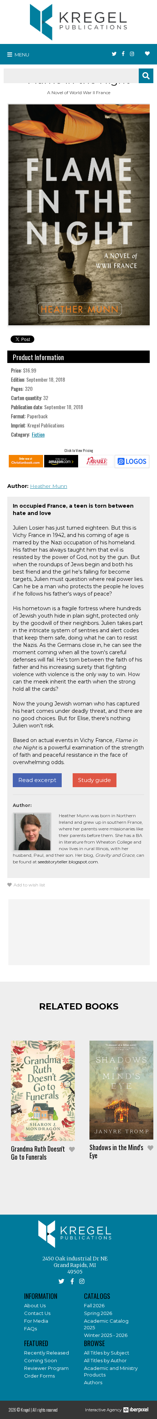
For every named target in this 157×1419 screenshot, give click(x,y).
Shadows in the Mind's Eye (116, 1151)
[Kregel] (78, 20)
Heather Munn (48, 486)
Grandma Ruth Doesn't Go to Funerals (38, 1153)
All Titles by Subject (106, 1353)
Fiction (38, 434)
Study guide (94, 780)
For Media (36, 1321)
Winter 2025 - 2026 (105, 1335)
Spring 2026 (98, 1313)
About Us (35, 1305)
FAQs (30, 1328)
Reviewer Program (46, 1368)
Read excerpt (37, 780)
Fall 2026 (94, 1305)
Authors (93, 1382)
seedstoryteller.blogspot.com (68, 861)
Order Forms (39, 1376)
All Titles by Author (105, 1360)
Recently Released (46, 1353)
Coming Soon (40, 1360)
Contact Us (37, 1313)
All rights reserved (45, 1410)
